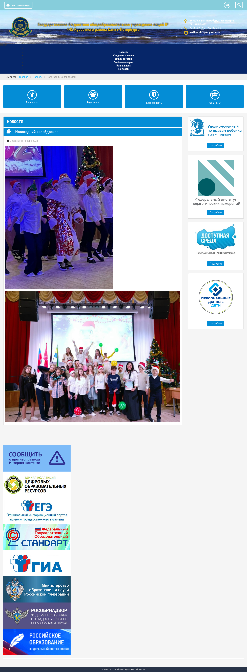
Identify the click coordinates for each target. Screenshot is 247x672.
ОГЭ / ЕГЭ (214, 102)
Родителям (93, 102)
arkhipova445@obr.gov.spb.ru (205, 32)
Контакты (123, 69)
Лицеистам (32, 102)
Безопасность (154, 102)
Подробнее (216, 145)
